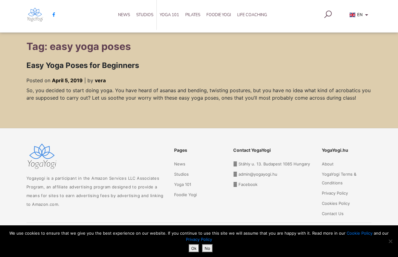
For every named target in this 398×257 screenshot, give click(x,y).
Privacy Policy (335, 193)
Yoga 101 (169, 15)
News (124, 15)
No (207, 248)
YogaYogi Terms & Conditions (339, 178)
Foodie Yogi (218, 15)
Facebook (247, 184)
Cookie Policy (360, 233)
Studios (144, 15)
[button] (360, 16)
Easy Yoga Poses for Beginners (82, 65)
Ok (194, 248)
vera (100, 80)
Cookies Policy (336, 203)
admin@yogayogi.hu (257, 174)
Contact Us (333, 213)
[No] (390, 241)
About (328, 163)
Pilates (192, 15)
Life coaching (252, 15)
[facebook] (51, 14)
